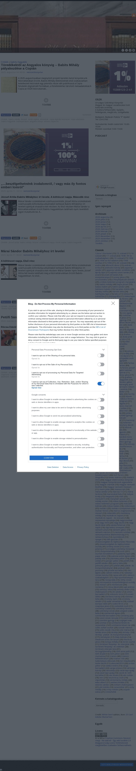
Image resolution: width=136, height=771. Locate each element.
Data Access (68, 467)
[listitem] (68, 349)
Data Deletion (53, 467)
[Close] (113, 304)
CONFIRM (49, 458)
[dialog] (68, 385)
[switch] (100, 355)
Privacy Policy (83, 467)
